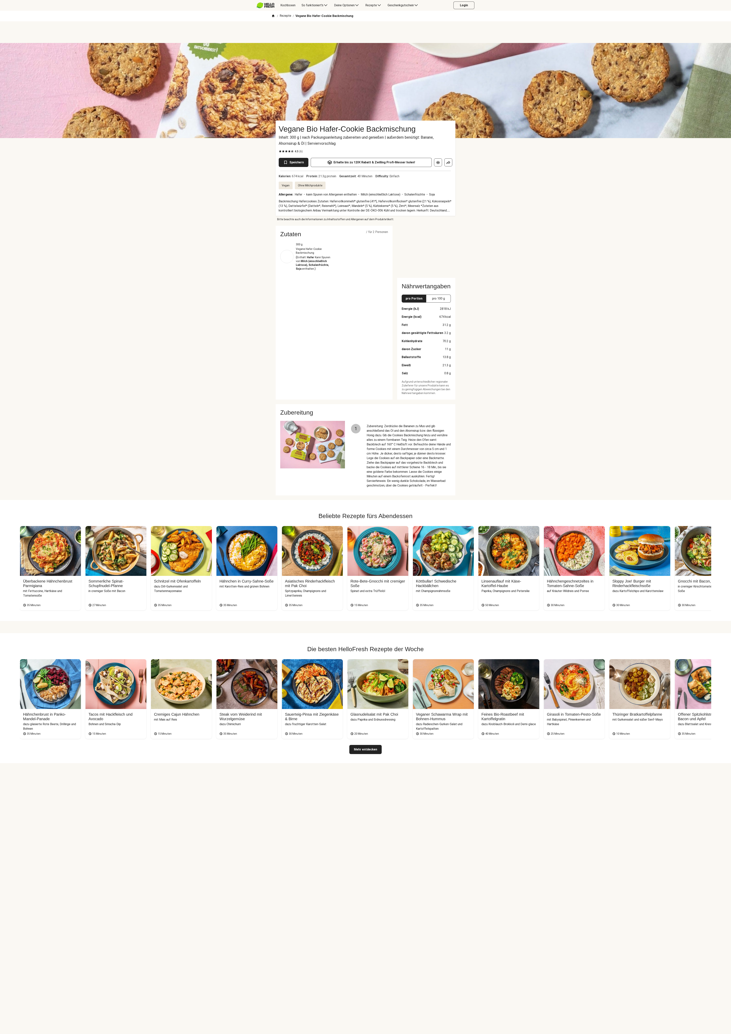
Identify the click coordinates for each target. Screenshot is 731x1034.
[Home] (273, 16)
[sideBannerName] (426, 249)
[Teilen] (448, 162)
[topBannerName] (365, 32)
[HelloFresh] (265, 5)
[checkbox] (280, 151)
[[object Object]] (438, 162)
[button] (334, 234)
